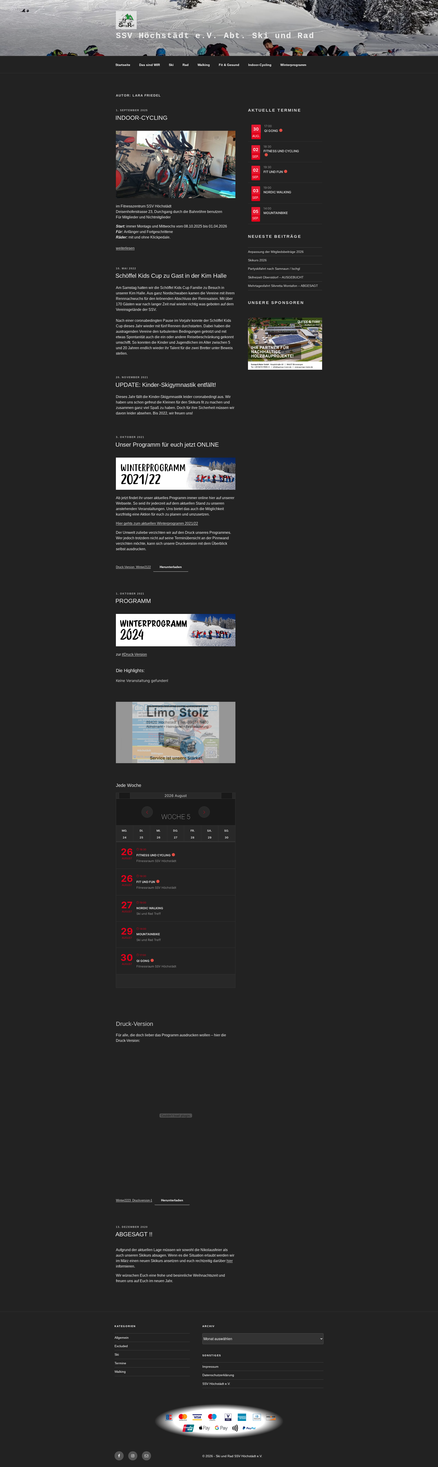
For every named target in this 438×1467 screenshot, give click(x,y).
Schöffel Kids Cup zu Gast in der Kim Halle (171, 275)
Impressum (210, 1366)
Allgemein (122, 1337)
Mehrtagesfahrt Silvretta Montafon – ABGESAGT (283, 286)
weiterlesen (125, 248)
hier (230, 1261)
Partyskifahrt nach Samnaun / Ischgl (274, 268)
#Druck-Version (134, 654)
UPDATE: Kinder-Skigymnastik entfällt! (165, 384)
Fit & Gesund (229, 65)
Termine (120, 1363)
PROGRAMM (133, 600)
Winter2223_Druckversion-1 (134, 1200)
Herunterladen (171, 567)
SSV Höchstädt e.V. (216, 1384)
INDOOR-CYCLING (141, 117)
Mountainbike (148, 934)
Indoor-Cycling (259, 65)
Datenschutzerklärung (218, 1375)
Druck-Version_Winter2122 (133, 567)
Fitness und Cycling (153, 855)
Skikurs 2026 (257, 260)
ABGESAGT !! (133, 1234)
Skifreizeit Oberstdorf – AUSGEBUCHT (276, 277)
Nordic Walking (149, 908)
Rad (185, 65)
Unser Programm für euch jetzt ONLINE (167, 444)
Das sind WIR (149, 65)
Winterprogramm (293, 65)
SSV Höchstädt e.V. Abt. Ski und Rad (215, 36)
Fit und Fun (145, 882)
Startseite (122, 65)
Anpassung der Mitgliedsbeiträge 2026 (276, 252)
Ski (171, 65)
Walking (204, 65)
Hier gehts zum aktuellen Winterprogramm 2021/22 (157, 523)
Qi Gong (142, 961)
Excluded (121, 1346)
